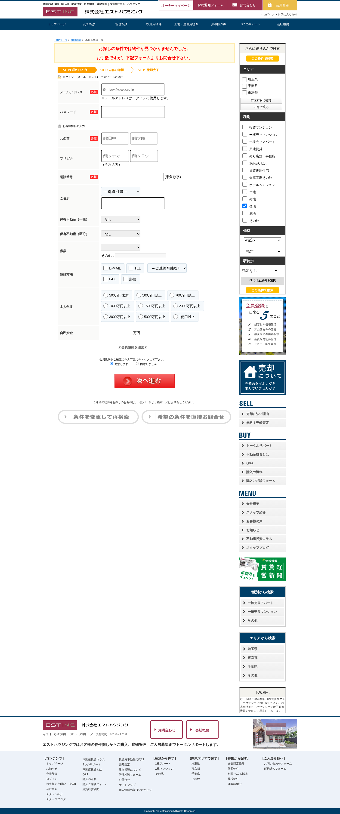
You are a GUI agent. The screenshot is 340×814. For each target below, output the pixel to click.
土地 (252, 192)
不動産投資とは (257, 454)
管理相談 (121, 24)
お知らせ (252, 530)
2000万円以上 (189, 306)
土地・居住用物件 (186, 24)
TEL (137, 268)
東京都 (253, 92)
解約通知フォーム (211, 5)
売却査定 (124, 764)
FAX (112, 279)
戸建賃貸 (255, 149)
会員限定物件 (236, 763)
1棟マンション (164, 768)
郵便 (132, 279)
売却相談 (89, 24)
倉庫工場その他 (260, 178)
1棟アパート (163, 763)
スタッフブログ (257, 547)
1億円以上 (187, 317)
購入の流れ (254, 472)
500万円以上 (152, 295)
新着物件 (233, 768)
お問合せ (124, 779)
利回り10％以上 (238, 773)
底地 (252, 213)
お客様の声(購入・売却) (61, 784)
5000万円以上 (154, 317)
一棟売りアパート (262, 142)
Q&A (249, 463)
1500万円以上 (154, 306)
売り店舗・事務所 (262, 156)
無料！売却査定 (257, 422)
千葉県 (253, 86)
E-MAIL (115, 268)
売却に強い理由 (257, 414)
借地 (252, 206)
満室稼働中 (235, 784)
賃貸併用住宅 (259, 170)
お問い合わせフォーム (278, 763)
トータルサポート (259, 445)
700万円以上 (185, 295)
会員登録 (282, 5)
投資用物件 (153, 24)
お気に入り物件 (287, 14)
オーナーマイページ (176, 5)
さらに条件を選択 (264, 280)
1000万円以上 (119, 306)
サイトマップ (127, 784)
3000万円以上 (119, 317)
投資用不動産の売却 (131, 759)
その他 (254, 221)
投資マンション (260, 127)
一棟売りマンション (263, 134)
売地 (252, 199)
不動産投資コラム (259, 539)
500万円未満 (119, 295)
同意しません (148, 364)
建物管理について (130, 769)
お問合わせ (248, 5)
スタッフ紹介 (256, 512)
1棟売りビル (258, 163)
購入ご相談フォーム (260, 481)
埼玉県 (253, 79)
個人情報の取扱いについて (135, 790)
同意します (121, 364)
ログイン (268, 14)
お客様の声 (218, 24)
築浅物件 (233, 778)
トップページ (57, 24)
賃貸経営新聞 (91, 789)
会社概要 (283, 24)
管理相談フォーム (130, 774)
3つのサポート (251, 24)
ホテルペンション (262, 185)
